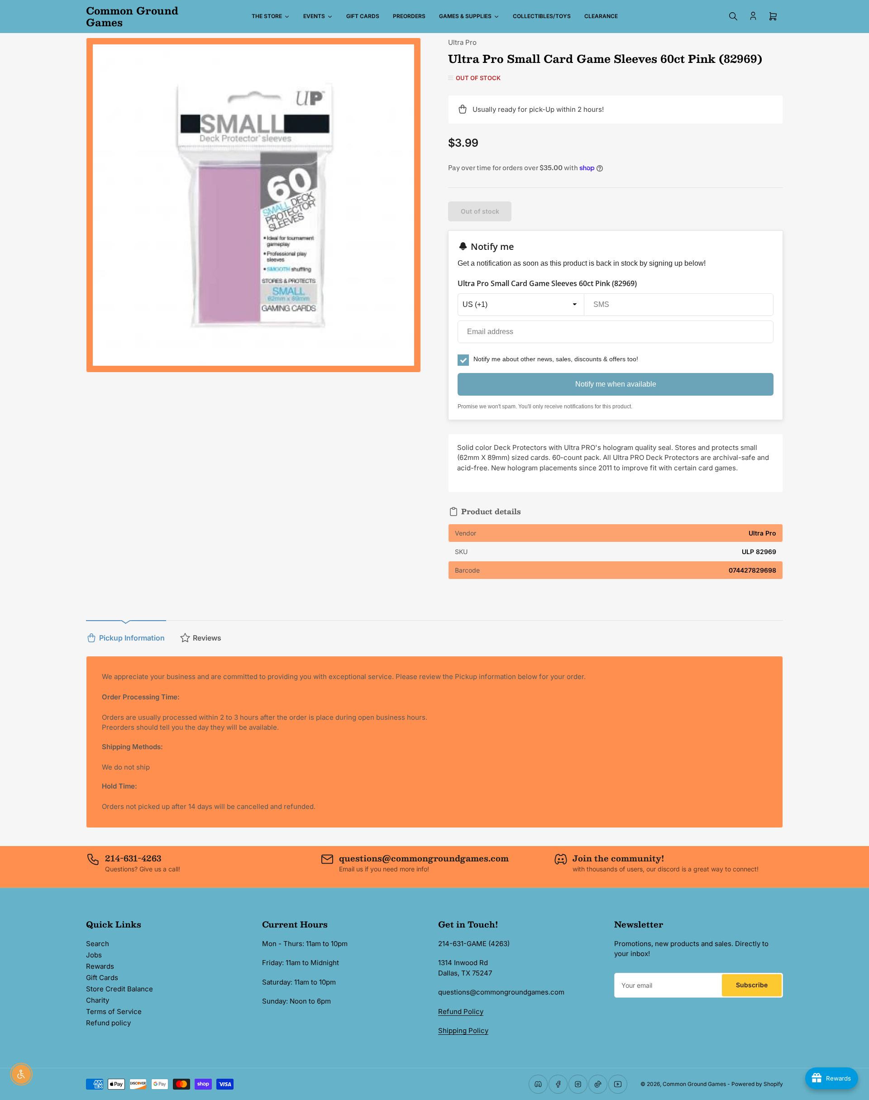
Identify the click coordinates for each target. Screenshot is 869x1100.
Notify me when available (615, 384)
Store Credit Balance (119, 989)
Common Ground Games (694, 1084)
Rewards (100, 966)
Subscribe (752, 985)
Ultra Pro (462, 42)
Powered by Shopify (757, 1084)
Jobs (94, 955)
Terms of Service (114, 1011)
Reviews (207, 637)
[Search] (733, 16)
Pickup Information (132, 637)
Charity (97, 1000)
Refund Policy (460, 1011)
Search (97, 943)
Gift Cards (102, 977)
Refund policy (108, 1023)
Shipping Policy (463, 1030)
